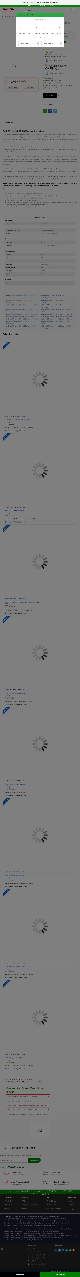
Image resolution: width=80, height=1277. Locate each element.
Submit (40, 27)
